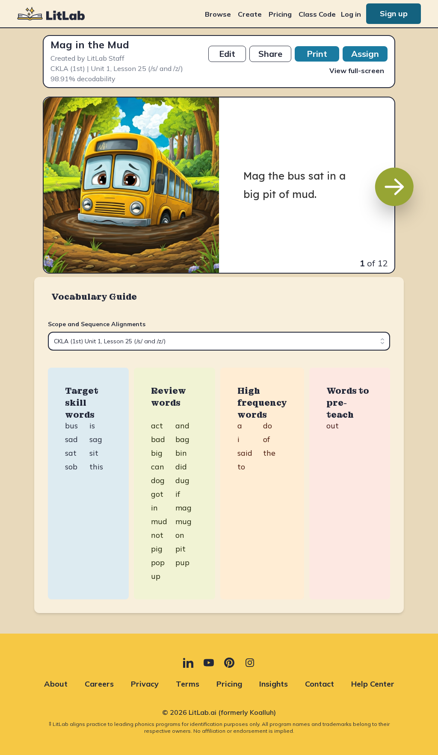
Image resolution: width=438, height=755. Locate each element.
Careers (99, 684)
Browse (218, 14)
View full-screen (356, 70)
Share (270, 53)
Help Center (372, 684)
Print (317, 53)
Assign (365, 53)
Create (250, 14)
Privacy (145, 684)
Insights (273, 684)
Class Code (317, 14)
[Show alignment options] (382, 341)
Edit (227, 53)
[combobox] (219, 341)
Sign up (394, 13)
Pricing (280, 14)
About (56, 684)
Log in (351, 14)
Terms (187, 684)
